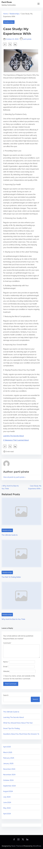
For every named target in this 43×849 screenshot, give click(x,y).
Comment (7, 643)
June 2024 (7, 802)
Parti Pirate (7, 2)
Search (5, 695)
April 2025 (7, 747)
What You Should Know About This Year (18, 723)
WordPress (37, 846)
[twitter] (10, 44)
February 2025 (8, 758)
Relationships (14, 14)
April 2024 (7, 814)
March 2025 (7, 752)
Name (6, 662)
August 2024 (8, 791)
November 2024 (9, 775)
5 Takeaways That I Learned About (16, 440)
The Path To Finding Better (11, 577)
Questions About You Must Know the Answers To (21, 734)
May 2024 (7, 808)
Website (6, 671)
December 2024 (9, 769)
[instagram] (18, 840)
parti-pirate (27, 39)
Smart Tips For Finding (11, 728)
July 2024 (6, 797)
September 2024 (9, 786)
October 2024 (8, 780)
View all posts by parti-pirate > (14, 477)
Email (5, 667)
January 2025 (8, 763)
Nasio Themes (16, 846)
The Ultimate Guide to (10, 535)
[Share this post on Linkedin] (15, 44)
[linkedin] (27, 840)
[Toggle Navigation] (38, 3)
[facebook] (4, 44)
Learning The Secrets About (13, 436)
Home (5, 14)
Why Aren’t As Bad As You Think (13, 619)
